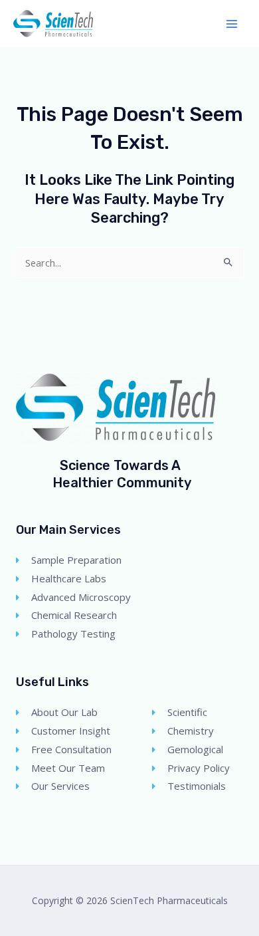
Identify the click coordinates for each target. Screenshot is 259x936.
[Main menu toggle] (232, 24)
